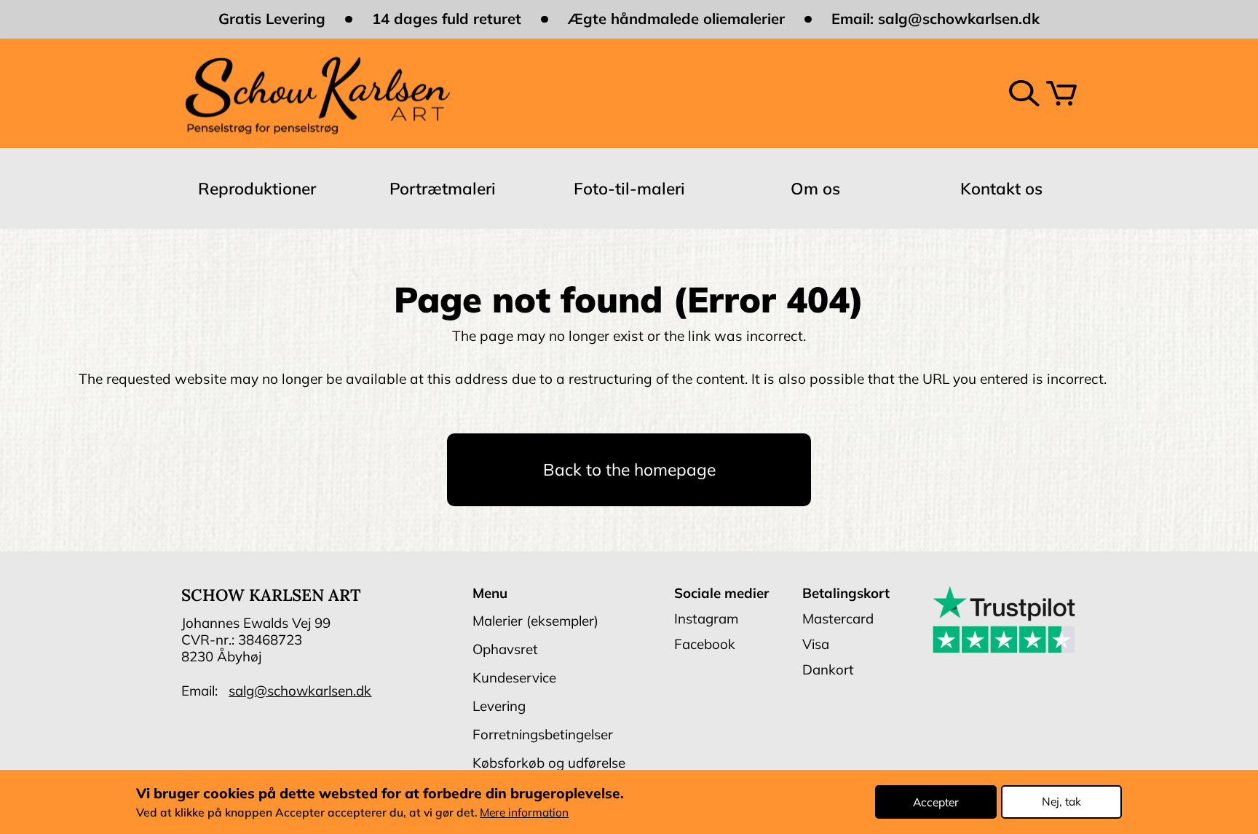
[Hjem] (316, 92)
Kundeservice (514, 677)
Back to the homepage (629, 469)
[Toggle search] (1024, 93)
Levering (499, 706)
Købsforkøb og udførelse (548, 762)
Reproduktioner (257, 188)
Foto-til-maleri (629, 188)
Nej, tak (1061, 801)
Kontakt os (1001, 188)
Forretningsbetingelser (542, 734)
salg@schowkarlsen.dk (959, 18)
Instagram (706, 618)
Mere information (524, 812)
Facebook (704, 644)
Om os (815, 188)
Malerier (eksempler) (535, 620)
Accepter (936, 801)
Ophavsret (505, 649)
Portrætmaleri (442, 188)
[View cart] (1061, 93)
